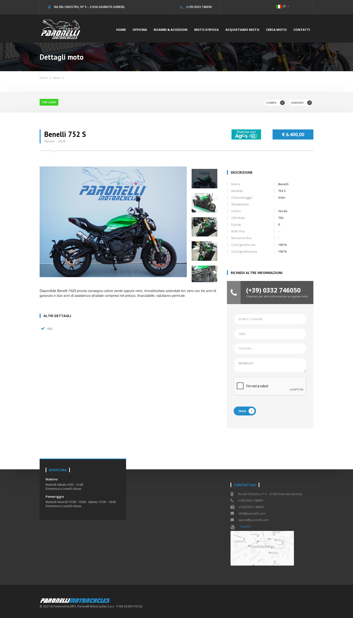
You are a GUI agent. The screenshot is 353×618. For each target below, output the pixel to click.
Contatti (301, 29)
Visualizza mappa (262, 546)
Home (121, 29)
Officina (140, 29)
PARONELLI (75, 600)
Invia (242, 411)
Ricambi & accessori (171, 29)
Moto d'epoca (206, 29)
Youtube (245, 526)
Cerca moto (276, 29)
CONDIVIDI (297, 102)
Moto (56, 78)
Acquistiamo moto (242, 29)
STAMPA (271, 102)
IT (284, 6)
